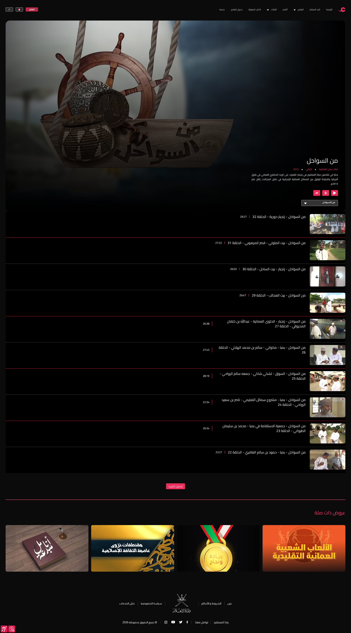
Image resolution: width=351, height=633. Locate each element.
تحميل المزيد (175, 486)
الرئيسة (329, 9)
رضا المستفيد (221, 622)
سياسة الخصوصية (151, 603)
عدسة (222, 9)
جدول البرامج (236, 9)
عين (229, 603)
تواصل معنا (201, 622)
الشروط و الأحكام (211, 603)
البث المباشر (315, 9)
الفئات (274, 9)
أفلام (285, 9)
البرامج (301, 9)
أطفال (32, 9)
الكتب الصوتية (254, 9)
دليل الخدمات (127, 603)
